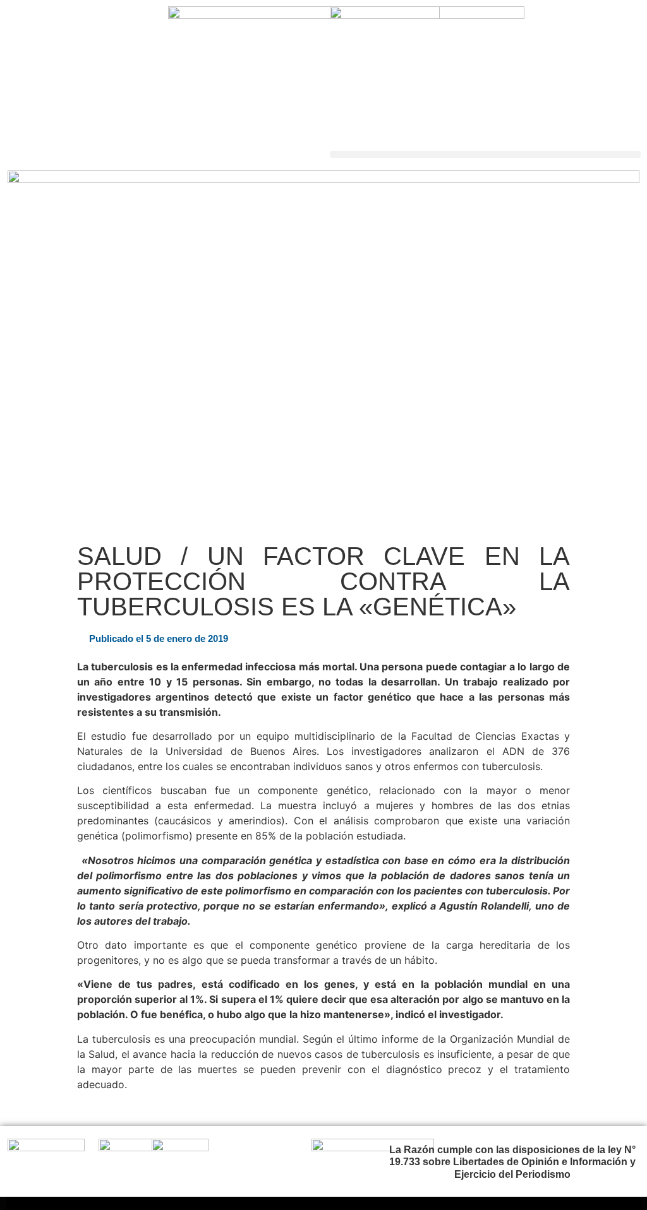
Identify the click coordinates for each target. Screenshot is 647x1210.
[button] (485, 154)
